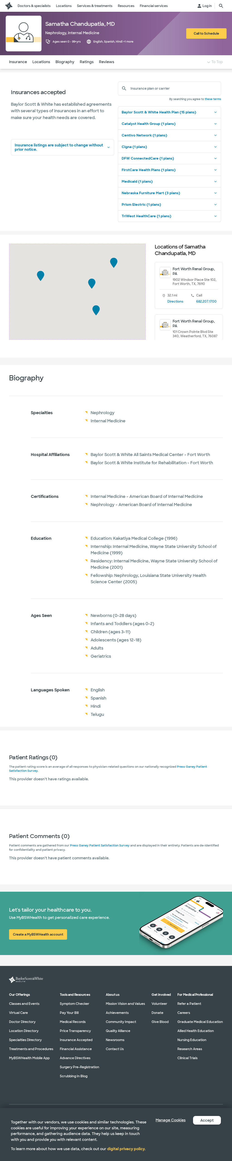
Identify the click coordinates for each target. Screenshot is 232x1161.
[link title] (8, 6)
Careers (183, 1012)
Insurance (18, 62)
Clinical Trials (187, 1058)
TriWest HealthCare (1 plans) (146, 216)
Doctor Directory (22, 1022)
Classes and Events (24, 1003)
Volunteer (159, 1003)
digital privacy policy (126, 1149)
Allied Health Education (195, 1031)
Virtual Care (18, 1012)
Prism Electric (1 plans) (141, 205)
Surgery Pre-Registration (79, 1067)
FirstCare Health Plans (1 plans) (149, 170)
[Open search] (221, 6)
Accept (207, 1120)
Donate (157, 1012)
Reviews (106, 62)
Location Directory (24, 1031)
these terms (213, 99)
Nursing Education (191, 1040)
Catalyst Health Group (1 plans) (149, 124)
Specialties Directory (25, 1040)
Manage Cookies (171, 1120)
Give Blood (160, 1022)
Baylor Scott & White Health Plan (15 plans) (159, 112)
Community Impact (121, 1022)
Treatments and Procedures (31, 1049)
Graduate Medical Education (200, 1022)
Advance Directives (75, 1058)
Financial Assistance (76, 1049)
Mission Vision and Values (125, 1003)
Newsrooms (115, 1040)
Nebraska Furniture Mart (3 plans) (151, 193)
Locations (41, 62)
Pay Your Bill (69, 1012)
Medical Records (73, 1022)
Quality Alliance (118, 1031)
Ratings (87, 62)
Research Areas (189, 1049)
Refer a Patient (189, 1003)
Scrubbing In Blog (73, 1076)
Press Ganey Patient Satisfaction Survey (100, 845)
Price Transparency (75, 1031)
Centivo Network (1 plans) (144, 135)
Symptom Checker (74, 1003)
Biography (65, 62)
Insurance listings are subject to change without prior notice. (59, 147)
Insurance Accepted (76, 1040)
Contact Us (115, 1049)
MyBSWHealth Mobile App (29, 1058)
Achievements (117, 1012)
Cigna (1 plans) (134, 147)
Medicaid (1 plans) (137, 181)
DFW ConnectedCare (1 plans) (148, 158)
